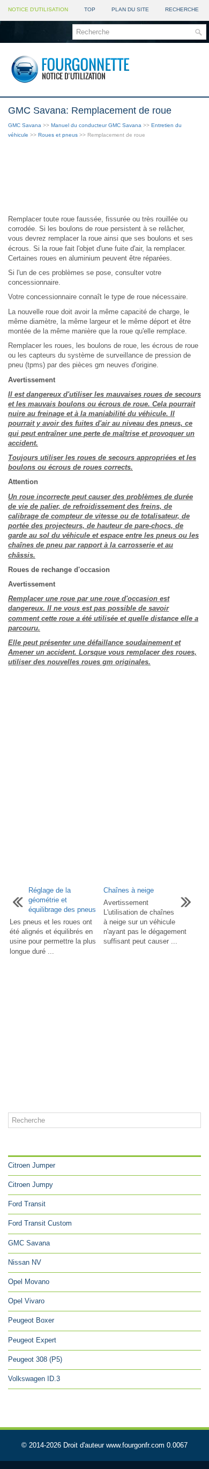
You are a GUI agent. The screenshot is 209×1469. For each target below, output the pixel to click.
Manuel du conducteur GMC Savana (96, 125)
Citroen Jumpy (30, 1185)
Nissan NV (24, 1262)
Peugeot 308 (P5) (35, 1359)
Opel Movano (28, 1282)
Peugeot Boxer (31, 1320)
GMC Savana (24, 125)
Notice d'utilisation (38, 9)
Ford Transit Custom (40, 1223)
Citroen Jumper (31, 1165)
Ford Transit (27, 1204)
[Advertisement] (104, 177)
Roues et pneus (58, 135)
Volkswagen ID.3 (34, 1379)
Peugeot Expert (32, 1340)
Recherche (182, 9)
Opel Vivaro (26, 1301)
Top (89, 9)
